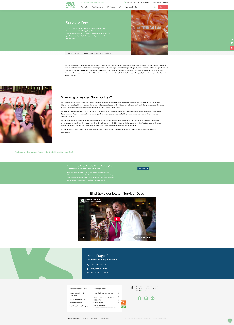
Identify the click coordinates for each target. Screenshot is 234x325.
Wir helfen (77, 53)
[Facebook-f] (139, 298)
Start (68, 53)
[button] (85, 7)
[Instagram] (146, 298)
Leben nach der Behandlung (92, 53)
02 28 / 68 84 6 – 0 (78, 299)
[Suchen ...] (155, 7)
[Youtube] (153, 298)
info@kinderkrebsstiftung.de (78, 306)
